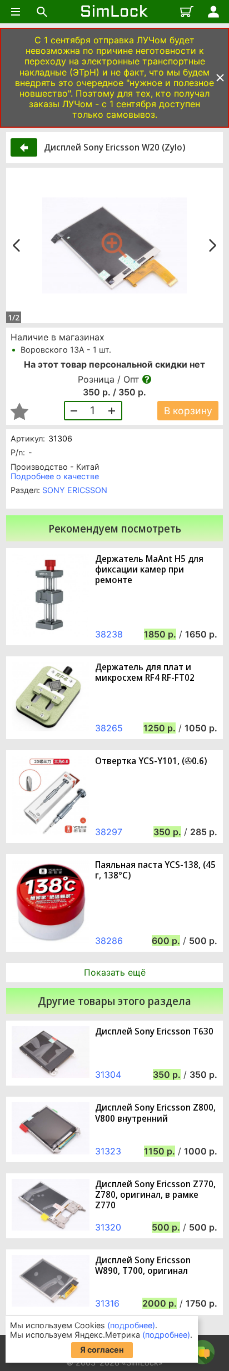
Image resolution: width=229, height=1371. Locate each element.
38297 (108, 831)
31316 (107, 1303)
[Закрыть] (220, 78)
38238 (109, 634)
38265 (109, 728)
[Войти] (213, 11)
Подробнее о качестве (55, 476)
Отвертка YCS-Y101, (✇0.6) (151, 761)
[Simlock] (114, 11)
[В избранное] (19, 411)
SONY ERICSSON (74, 490)
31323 (108, 1151)
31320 (108, 1227)
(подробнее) (131, 1325)
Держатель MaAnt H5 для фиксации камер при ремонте (149, 570)
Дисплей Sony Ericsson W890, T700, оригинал (143, 1265)
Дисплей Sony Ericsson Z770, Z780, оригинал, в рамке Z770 (155, 1195)
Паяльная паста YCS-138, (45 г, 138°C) (155, 870)
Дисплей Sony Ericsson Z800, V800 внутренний (155, 1112)
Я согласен (102, 1349)
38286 (109, 940)
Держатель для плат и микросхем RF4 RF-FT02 (145, 672)
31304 (108, 1074)
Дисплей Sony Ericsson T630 (154, 1031)
